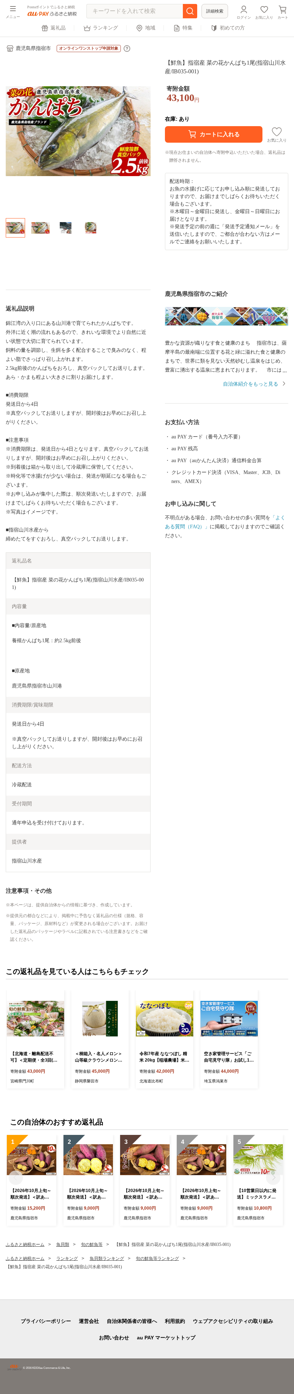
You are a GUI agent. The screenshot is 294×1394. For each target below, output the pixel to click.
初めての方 (232, 28)
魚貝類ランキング (107, 1258)
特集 (187, 28)
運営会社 (89, 1321)
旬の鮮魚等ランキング (157, 1258)
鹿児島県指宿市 (33, 48)
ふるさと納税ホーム (25, 1244)
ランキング (105, 28)
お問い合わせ (114, 1337)
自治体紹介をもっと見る (250, 384)
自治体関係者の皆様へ (132, 1321)
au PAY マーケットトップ (166, 1337)
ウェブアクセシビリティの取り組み (233, 1321)
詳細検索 (214, 11)
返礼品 (58, 28)
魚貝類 (62, 1244)
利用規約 (175, 1321)
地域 (150, 28)
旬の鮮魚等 (92, 1244)
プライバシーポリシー (46, 1321)
